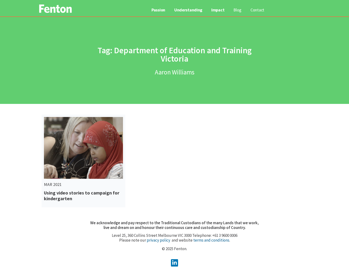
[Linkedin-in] (174, 263)
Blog (237, 10)
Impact (217, 10)
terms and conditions (211, 240)
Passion (158, 10)
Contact (257, 10)
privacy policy (158, 240)
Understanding (188, 10)
